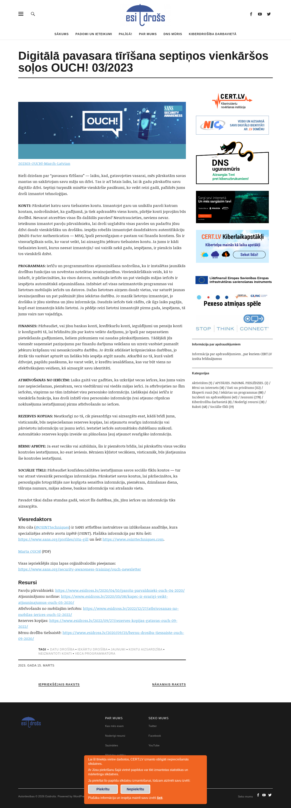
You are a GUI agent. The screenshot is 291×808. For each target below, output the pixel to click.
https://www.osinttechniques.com (133, 539)
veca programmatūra (95, 653)
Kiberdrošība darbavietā (213, 34)
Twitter (268, 14)
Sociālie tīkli (219, 406)
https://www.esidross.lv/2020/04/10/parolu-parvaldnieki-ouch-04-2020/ (120, 590)
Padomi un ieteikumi (93, 34)
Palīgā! (125, 34)
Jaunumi (246, 397)
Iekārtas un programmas (239, 392)
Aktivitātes (200, 383)
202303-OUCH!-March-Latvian (44, 163)
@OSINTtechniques (52, 527)
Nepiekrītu (135, 789)
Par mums (148, 34)
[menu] (21, 14)
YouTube (154, 745)
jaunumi (118, 649)
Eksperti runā (202, 392)
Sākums (61, 34)
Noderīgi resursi (247, 402)
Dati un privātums (240, 387)
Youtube (259, 14)
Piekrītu (102, 789)
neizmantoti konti (55, 653)
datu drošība (62, 649)
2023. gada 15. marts (36, 665)
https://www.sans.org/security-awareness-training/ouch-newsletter (79, 569)
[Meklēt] (33, 14)
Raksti (196, 406)
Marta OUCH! (29, 551)
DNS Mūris (173, 34)
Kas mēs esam (114, 726)
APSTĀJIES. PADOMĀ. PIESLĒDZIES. (239, 383)
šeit (159, 797)
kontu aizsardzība (145, 649)
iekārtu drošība (92, 649)
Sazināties (111, 745)
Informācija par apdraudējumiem (216, 354)
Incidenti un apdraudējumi (211, 397)
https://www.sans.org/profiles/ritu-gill (53, 539)
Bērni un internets (205, 387)
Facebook (250, 14)
